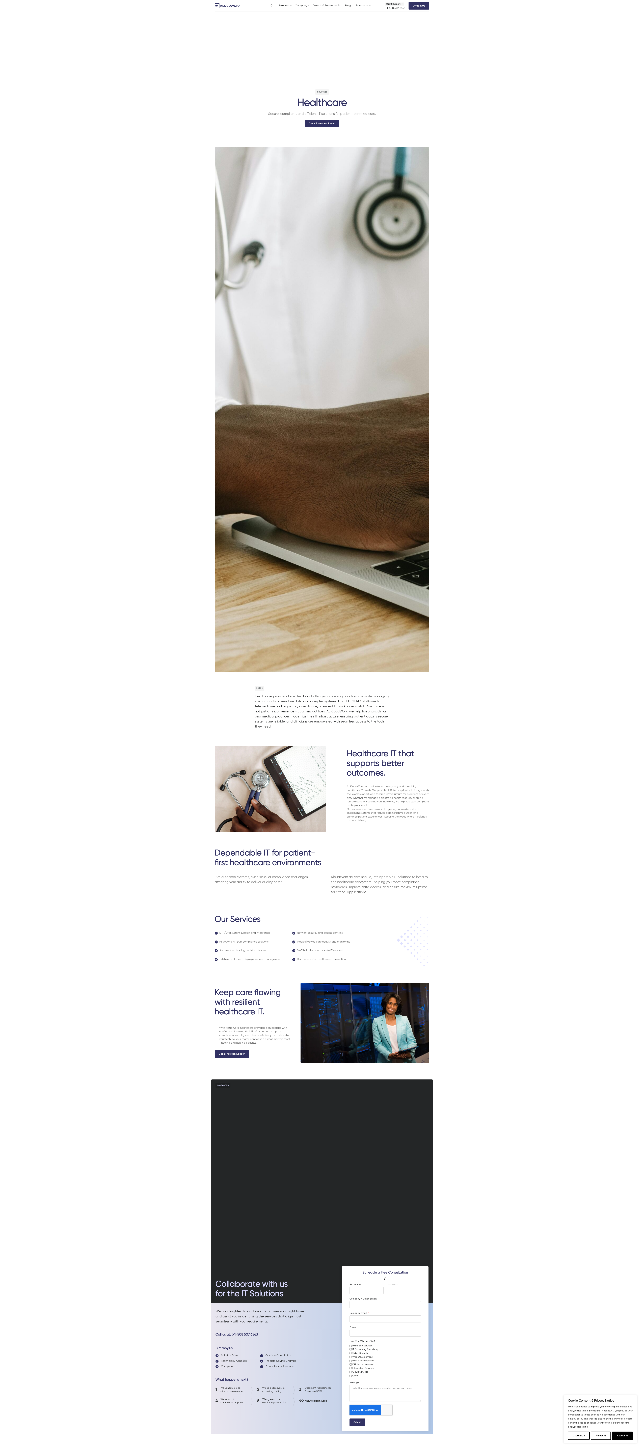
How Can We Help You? (362, 1341)
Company (301, 5)
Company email (358, 1313)
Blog (348, 5)
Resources (362, 5)
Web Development (362, 1357)
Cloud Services (360, 1372)
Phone (353, 1327)
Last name (393, 1284)
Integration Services (362, 1368)
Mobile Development (363, 1361)
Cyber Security (360, 1353)
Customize (579, 1435)
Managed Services (362, 1346)
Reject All (601, 1435)
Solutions (284, 5)
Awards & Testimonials (326, 5)
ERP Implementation (363, 1364)
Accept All (622, 1435)
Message (354, 1382)
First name (355, 1284)
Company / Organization (363, 1299)
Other (355, 1376)
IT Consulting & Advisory (365, 1349)
